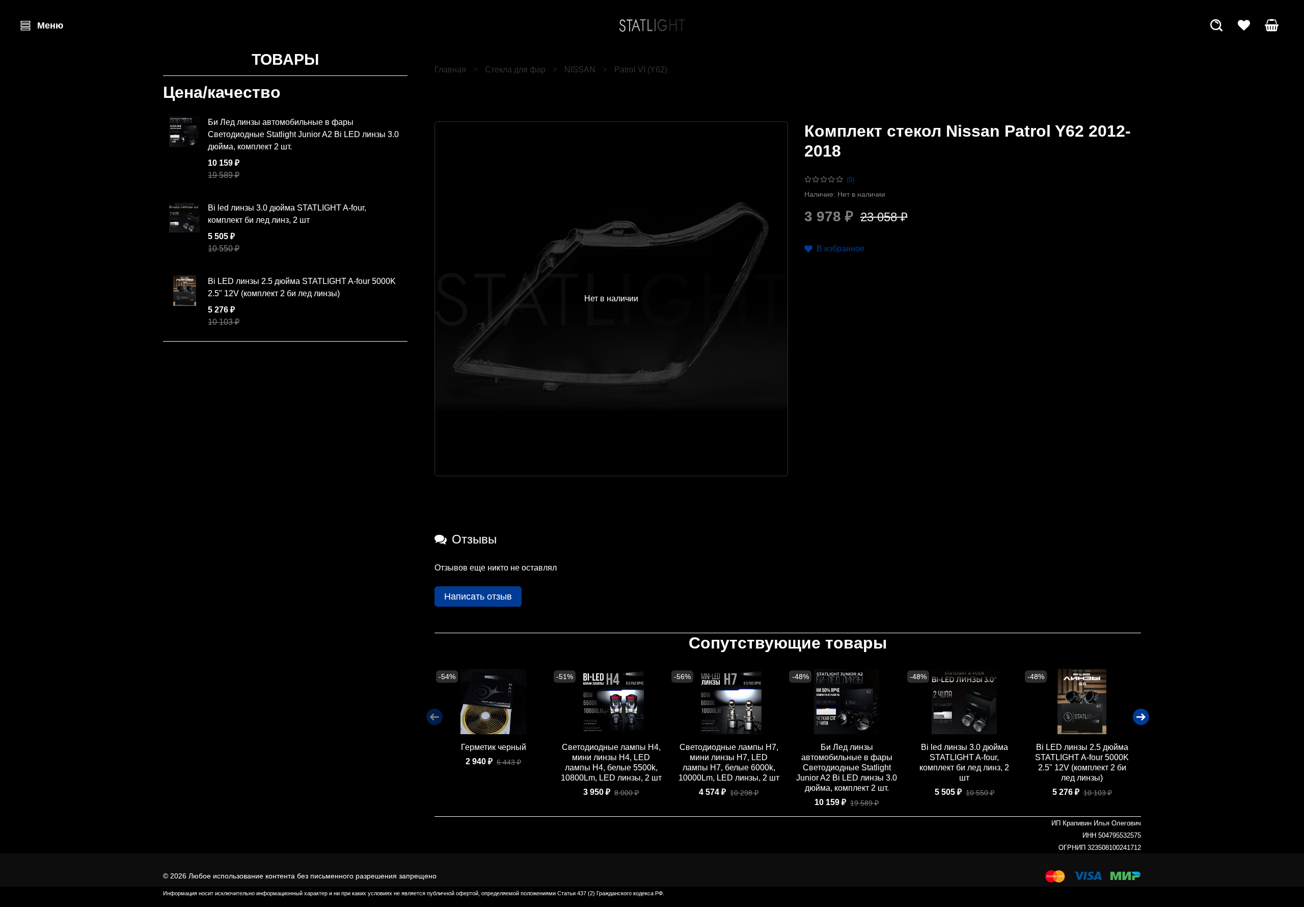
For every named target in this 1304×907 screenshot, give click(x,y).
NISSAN (579, 69)
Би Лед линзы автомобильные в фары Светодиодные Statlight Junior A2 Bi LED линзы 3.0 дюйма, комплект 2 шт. (846, 768)
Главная (450, 69)
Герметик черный (493, 747)
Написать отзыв (478, 596)
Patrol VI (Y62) (640, 69)
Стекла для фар (515, 69)
